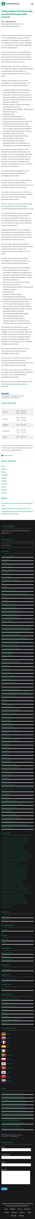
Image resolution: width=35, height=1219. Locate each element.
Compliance (4, 1009)
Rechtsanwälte (5, 761)
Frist (2, 685)
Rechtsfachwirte (6, 771)
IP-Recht (3, 943)
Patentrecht (23, 877)
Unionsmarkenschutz (7, 959)
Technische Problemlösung (9, 800)
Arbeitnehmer (5, 603)
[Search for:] (17, 545)
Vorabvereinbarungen (7, 821)
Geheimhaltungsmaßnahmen (9, 859)
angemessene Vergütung (8, 590)
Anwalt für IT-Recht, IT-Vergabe (10, 999)
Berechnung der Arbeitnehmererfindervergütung (15, 638)
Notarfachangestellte (7, 726)
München (4, 489)
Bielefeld (3, 469)
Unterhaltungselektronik (27, 892)
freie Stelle (28, 856)
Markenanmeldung (6, 953)
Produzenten (5, 754)
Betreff (3, 1162)
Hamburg (4, 481)
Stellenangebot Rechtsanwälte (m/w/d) (12, 1093)
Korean (8, 1072)
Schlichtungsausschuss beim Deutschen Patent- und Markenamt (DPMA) (16, 789)
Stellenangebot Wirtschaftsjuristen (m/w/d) (13, 1103)
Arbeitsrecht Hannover (7, 1006)
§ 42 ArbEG (4, 562)
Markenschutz (5, 956)
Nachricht (4, 1169)
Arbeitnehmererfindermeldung (9, 610)
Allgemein (4, 586)
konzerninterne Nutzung (8, 713)
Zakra (18, 1206)
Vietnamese (9, 1068)
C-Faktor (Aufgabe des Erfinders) (10, 648)
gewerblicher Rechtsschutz (9, 696)
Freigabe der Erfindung (7, 675)
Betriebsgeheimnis (6, 852)
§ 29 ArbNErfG (5, 559)
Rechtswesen (5, 778)
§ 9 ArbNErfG (5, 573)
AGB (10, 533)
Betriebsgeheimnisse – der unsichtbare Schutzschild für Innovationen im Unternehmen (17, 512)
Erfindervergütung (6, 655)
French (8, 1042)
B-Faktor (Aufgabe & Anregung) (10, 634)
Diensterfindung (5, 651)
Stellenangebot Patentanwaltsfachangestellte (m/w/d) (17, 1117)
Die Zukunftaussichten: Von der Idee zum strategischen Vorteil (17, 504)
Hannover (4, 484)
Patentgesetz (5, 743)
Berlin (3, 466)
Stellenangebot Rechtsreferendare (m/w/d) (13, 1107)
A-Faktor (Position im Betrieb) (9, 580)
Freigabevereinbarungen (8, 682)
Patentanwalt (5, 733)
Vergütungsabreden (7, 811)
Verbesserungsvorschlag (8, 807)
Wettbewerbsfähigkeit (22, 902)
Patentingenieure (6, 747)
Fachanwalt (4, 668)
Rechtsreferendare (6, 774)
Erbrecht (3, 1012)
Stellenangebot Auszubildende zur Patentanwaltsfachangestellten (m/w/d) (13, 1127)
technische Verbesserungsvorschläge (12, 804)
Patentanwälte (5, 737)
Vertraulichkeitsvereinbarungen (10, 817)
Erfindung (4, 658)
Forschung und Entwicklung (9, 856)
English (8, 1038)
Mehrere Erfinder (6, 720)
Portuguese (9, 1055)
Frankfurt (4, 478)
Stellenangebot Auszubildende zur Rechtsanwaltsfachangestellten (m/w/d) (13, 1121)
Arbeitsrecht (4, 1002)
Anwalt (4, 838)
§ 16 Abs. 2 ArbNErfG (7, 556)
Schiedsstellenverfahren (8, 784)
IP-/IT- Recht (4, 939)
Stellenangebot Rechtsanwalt (9, 892)
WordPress (26, 1206)
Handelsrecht (5, 1016)
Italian (8, 1051)
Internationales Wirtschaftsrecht (10, 1019)
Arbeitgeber (4, 600)
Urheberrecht (5, 920)
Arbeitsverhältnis (6, 620)
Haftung (3, 699)
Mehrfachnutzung (6, 723)
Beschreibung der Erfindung (9, 644)
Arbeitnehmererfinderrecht (9, 614)
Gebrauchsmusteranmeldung (9, 689)
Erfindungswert (5, 665)
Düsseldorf (4, 475)
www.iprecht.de (10, 206)
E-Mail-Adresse (5, 1155)
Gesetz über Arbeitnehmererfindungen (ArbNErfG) (15, 692)
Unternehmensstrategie (7, 895)
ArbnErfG (4, 624)
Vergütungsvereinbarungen (9, 814)
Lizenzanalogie (5, 716)
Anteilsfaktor (5, 597)
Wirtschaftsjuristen (6, 828)
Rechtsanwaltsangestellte (8, 764)
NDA (17, 870)
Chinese (8, 1076)
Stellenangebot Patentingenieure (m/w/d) (13, 1100)
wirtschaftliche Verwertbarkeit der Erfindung (14, 824)
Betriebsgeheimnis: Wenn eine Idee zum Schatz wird (16, 508)
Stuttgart (4, 492)
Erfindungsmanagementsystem (10, 661)
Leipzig (3, 487)
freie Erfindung (5, 672)
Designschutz (5, 916)
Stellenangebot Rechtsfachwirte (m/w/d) (13, 1110)
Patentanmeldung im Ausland (9, 730)
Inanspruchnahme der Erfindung (10, 709)
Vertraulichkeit (6, 902)
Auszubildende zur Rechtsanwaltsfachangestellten (15, 631)
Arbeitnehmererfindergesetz (9, 607)
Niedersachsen (23, 870)
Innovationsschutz (23, 867)
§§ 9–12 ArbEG (5, 576)
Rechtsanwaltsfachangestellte (10, 767)
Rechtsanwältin (6, 888)
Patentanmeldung (6, 969)
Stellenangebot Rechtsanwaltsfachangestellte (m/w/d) (17, 1113)
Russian (8, 1081)
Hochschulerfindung (7, 706)
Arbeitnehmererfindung (7, 842)
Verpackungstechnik (21, 899)
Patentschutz (5, 750)
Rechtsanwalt (5, 757)
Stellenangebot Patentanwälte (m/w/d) (12, 1096)
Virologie (13, 902)
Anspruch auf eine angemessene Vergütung (13, 593)
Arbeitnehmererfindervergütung (10, 617)
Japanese (9, 1063)
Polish (8, 1059)
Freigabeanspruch (6, 679)
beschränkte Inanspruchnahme (10, 641)
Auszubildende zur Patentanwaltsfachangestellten (15, 627)
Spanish (8, 1046)
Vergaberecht (5, 1023)
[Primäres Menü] (32, 4)
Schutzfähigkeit (5, 794)
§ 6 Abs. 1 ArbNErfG (7, 566)
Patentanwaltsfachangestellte (10, 740)
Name (3, 1147)
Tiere (18, 892)
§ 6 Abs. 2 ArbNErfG (7, 569)
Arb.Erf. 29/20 (12, 838)
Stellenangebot (5, 797)
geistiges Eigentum (21, 859)
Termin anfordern (8, 455)
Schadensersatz (6, 781)
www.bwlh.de (23, 206)
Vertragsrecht (5, 989)
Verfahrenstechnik (19, 895)
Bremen (3, 472)
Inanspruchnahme (13, 863)
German (8, 1033)
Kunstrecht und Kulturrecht (9, 979)
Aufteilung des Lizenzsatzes (21, 842)
